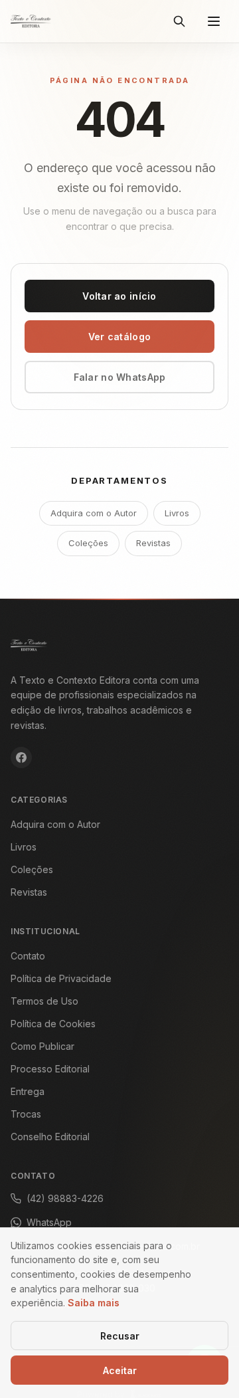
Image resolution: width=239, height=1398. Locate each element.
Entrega (27, 1091)
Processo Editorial (50, 1068)
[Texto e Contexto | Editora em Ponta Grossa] (31, 21)
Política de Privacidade (61, 978)
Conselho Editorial (50, 1136)
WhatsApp (49, 1222)
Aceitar (120, 1370)
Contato (28, 955)
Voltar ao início (119, 296)
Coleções (88, 543)
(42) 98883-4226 (65, 1198)
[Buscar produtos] (179, 21)
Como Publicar (42, 1046)
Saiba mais (94, 1302)
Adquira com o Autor (93, 513)
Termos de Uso (44, 1001)
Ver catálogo (119, 336)
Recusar (119, 1336)
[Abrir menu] (213, 21)
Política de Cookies (53, 1023)
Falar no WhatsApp (120, 377)
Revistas (153, 543)
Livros (177, 513)
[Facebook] (21, 757)
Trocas (26, 1114)
